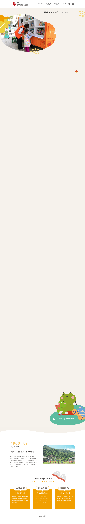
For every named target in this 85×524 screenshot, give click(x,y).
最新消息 (40, 4)
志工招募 (64, 4)
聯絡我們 (56, 4)
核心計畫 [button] (48, 4)
